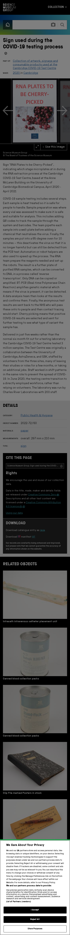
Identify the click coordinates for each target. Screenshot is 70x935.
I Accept (35, 910)
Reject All (35, 919)
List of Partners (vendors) (18, 902)
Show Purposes (35, 929)
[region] (35, 887)
